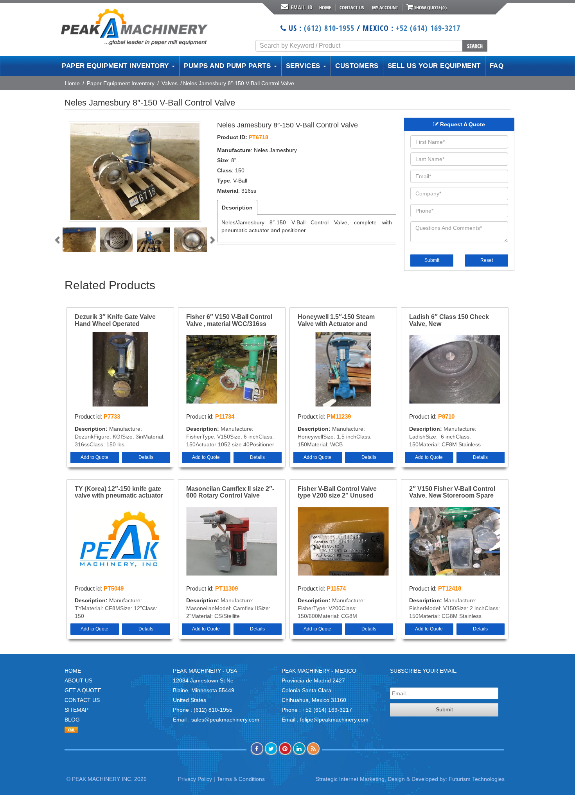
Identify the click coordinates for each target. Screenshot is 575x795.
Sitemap (76, 710)
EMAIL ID (302, 7)
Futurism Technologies (477, 779)
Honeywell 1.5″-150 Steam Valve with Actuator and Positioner (336, 320)
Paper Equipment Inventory (121, 83)
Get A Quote (83, 690)
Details (145, 457)
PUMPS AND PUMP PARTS (228, 66)
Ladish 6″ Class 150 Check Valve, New (449, 320)
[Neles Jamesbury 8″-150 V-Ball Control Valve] (135, 172)
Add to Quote (94, 457)
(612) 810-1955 (329, 28)
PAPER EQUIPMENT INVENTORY (116, 66)
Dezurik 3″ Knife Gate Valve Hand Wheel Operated (115, 320)
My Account (385, 7)
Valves (170, 83)
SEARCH (475, 46)
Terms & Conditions (241, 779)
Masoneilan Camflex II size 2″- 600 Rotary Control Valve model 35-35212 (230, 492)
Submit (431, 260)
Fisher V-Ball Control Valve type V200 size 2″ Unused (337, 492)
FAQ (497, 66)
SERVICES (304, 66)
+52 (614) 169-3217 (428, 28)
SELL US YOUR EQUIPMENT (434, 66)
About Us (78, 680)
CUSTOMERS (357, 66)
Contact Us (352, 7)
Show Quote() (430, 7)
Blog (72, 719)
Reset (486, 260)
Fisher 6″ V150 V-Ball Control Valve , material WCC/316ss (229, 320)
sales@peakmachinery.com (225, 719)
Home (325, 7)
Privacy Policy (195, 779)
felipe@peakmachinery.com (334, 719)
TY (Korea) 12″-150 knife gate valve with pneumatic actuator (119, 492)
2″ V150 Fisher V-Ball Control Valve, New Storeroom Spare (452, 492)
